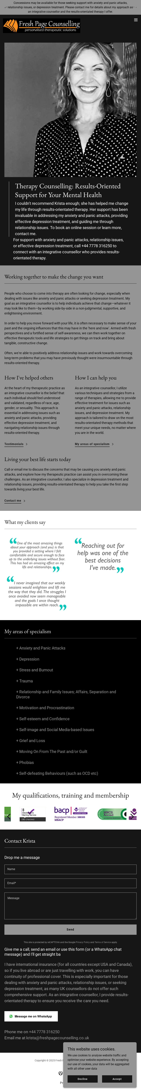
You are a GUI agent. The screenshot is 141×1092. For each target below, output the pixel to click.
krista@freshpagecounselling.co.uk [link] (57, 1038)
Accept (117, 1078)
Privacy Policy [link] (83, 942)
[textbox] (70, 869)
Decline (83, 1078)
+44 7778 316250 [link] (97, 246)
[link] (41, 19)
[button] (136, 20)
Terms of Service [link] (103, 942)
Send (70, 929)
